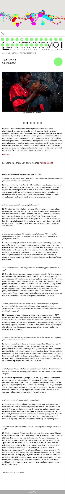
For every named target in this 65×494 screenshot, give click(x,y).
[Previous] (17, 95)
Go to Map (32, 492)
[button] (32, 20)
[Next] (47, 95)
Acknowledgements (28, 53)
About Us (6, 53)
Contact (15, 53)
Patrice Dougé (46, 163)
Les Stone (5, 154)
